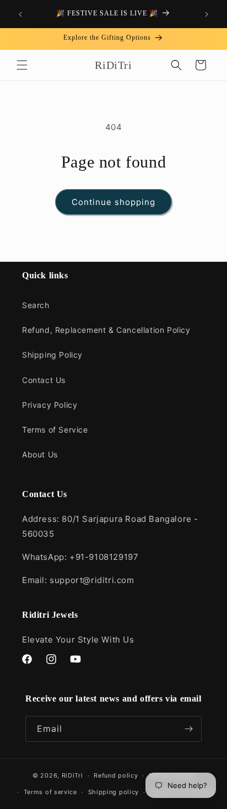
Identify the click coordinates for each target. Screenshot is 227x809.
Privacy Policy (49, 404)
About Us (40, 454)
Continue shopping (113, 202)
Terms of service (50, 792)
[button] (22, 65)
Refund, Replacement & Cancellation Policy (106, 330)
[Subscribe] (189, 729)
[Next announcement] (206, 14)
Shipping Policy (52, 354)
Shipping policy (113, 792)
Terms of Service (55, 429)
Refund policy (116, 775)
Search (36, 305)
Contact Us (44, 380)
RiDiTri (72, 775)
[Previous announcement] (20, 14)
